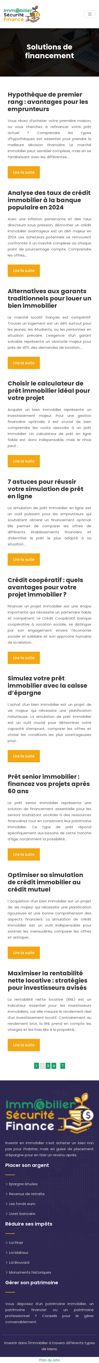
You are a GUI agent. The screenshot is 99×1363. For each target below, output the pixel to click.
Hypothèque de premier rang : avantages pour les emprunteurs (48, 101)
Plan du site (49, 1360)
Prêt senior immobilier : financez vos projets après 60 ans (49, 783)
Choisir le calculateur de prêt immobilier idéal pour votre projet (49, 390)
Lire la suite (23, 172)
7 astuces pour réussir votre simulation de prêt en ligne (45, 489)
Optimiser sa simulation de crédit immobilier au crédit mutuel (45, 882)
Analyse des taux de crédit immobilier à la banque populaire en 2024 (49, 200)
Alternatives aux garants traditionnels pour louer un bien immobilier (49, 298)
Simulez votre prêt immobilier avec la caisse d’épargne (47, 685)
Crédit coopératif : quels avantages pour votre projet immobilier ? (45, 587)
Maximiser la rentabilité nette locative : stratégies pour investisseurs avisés (47, 980)
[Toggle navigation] (89, 14)
